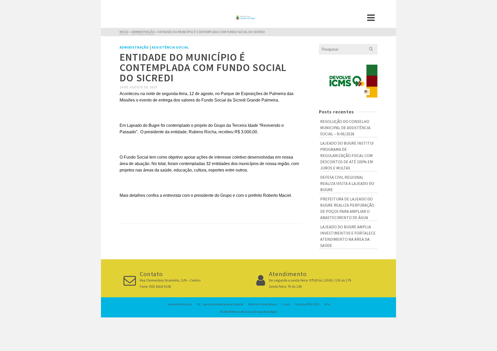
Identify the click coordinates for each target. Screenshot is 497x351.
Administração (134, 47)
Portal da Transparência (262, 304)
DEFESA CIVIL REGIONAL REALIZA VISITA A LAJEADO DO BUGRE (347, 183)
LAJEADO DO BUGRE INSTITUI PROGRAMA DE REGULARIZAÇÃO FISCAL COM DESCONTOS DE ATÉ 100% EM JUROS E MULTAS (347, 155)
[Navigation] (370, 17)
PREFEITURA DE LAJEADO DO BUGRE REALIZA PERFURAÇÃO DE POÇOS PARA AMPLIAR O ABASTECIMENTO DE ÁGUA (347, 208)
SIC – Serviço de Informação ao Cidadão (220, 304)
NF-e (327, 304)
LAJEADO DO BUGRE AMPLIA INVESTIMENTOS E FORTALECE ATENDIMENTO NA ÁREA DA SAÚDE (348, 236)
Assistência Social (170, 47)
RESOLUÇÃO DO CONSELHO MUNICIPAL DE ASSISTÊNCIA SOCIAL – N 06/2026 (345, 127)
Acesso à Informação (179, 304)
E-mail (286, 304)
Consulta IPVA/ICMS (307, 304)
